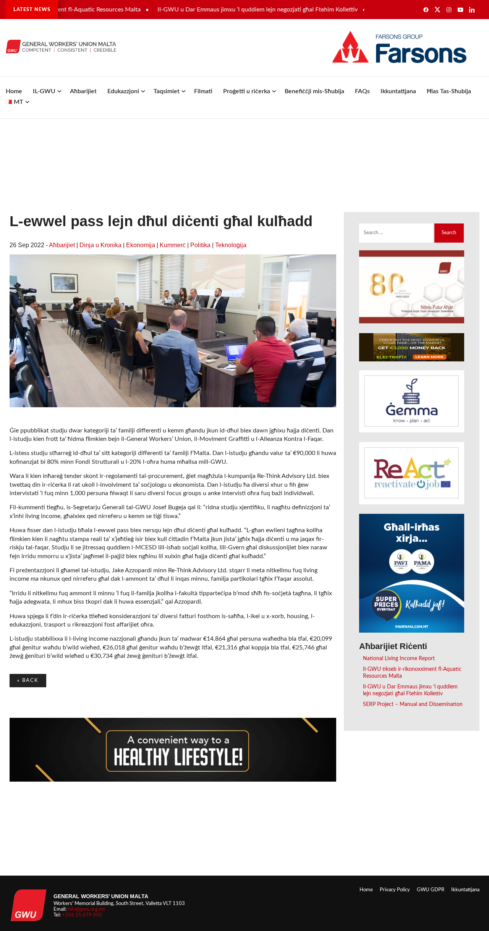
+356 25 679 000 (82, 915)
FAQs (362, 91)
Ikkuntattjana (398, 91)
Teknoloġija (230, 245)
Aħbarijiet (83, 91)
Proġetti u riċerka (246, 91)
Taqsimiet (167, 91)
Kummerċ (173, 245)
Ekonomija (140, 245)
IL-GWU (44, 91)
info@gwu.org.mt (86, 909)
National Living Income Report (399, 658)
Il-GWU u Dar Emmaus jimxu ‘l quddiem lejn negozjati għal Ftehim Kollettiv (237, 9)
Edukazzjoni (123, 91)
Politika (200, 245)
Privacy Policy (395, 889)
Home (14, 91)
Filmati (203, 91)
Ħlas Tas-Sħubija (449, 91)
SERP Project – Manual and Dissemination (413, 704)
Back (28, 680)
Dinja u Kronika (100, 245)
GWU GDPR (430, 889)
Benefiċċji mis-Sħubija (314, 91)
